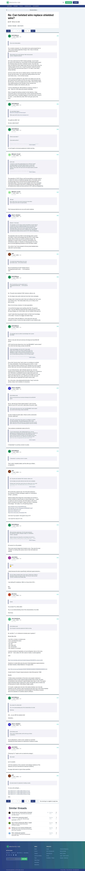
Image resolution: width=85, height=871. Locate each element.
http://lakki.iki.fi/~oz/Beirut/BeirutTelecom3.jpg (19, 794)
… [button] (14, 30)
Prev (9, 30)
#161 (57, 35)
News (35, 848)
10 (25, 30)
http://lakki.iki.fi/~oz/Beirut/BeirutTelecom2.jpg (19, 792)
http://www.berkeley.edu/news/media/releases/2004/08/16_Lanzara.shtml (25, 660)
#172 (57, 471)
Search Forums (12, 25)
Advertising (26, 852)
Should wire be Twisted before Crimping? (22, 812)
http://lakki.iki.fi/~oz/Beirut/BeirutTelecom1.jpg (19, 791)
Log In (75, 2)
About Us (8, 852)
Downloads (36, 862)
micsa (13, 834)
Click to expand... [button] (32, 144)
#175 (57, 594)
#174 (57, 557)
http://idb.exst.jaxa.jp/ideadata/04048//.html (27, 669)
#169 (57, 326)
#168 (57, 276)
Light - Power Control (64, 855)
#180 (57, 775)
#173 (57, 524)
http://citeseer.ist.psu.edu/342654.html (17, 506)
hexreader (13, 813)
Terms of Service (69, 869)
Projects (36, 853)
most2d (15, 511)
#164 (57, 154)
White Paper (36, 860)
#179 (57, 747)
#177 (57, 697)
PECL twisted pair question (18, 833)
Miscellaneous (49, 853)
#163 (57, 129)
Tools (21, 6)
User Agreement (76, 869)
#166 (57, 215)
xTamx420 (13, 829)
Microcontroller (63, 851)
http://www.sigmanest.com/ (14, 509)
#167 (57, 254)
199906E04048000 (30, 669)
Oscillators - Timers (50, 857)
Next (32, 30)
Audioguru (18, 825)
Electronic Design (26, 818)
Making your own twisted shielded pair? (21, 827)
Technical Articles (38, 855)
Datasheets (36, 6)
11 (28, 30)
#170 (57, 388)
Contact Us (13, 852)
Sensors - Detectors (64, 857)
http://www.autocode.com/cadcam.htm (17, 512)
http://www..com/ (14, 511)
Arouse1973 (19, 830)
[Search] (63, 2)
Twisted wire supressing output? (20, 817)
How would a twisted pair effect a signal (22, 822)
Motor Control (63, 853)
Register (68, 2)
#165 (57, 192)
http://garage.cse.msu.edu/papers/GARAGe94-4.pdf (20, 508)
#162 (57, 104)
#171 (57, 451)
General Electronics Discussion (26, 813)
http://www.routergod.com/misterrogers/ (18, 112)
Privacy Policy (63, 869)
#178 (57, 724)
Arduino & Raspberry (64, 848)
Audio (47, 848)
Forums (16, 6)
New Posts (20, 25)
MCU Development (50, 851)
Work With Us (19, 852)
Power (47, 855)
